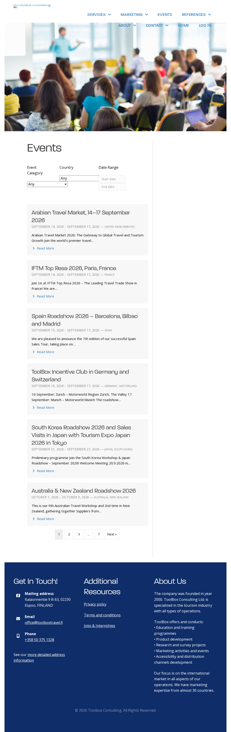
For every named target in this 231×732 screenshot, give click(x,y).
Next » (112, 534)
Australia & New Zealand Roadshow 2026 (84, 490)
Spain (108, 330)
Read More (45, 248)
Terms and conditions (102, 615)
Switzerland (128, 386)
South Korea (123, 449)
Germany (110, 386)
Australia (101, 497)
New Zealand (119, 497)
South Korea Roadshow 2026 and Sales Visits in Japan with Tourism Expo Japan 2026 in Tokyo (81, 435)
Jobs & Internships (99, 625)
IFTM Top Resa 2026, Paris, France (74, 268)
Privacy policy (95, 604)
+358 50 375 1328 (39, 639)
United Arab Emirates (119, 227)
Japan (108, 449)
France (109, 275)
